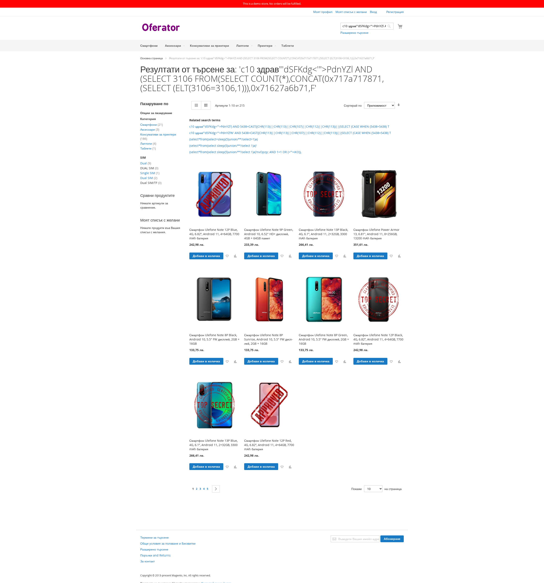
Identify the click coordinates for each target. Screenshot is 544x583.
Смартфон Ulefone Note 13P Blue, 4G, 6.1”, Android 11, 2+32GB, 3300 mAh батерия (213, 445)
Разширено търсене (354, 33)
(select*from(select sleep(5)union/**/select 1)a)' (223, 146)
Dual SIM (148, 178)
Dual (145, 163)
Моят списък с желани (351, 12)
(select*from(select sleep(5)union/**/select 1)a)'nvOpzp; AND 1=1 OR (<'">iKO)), (245, 152)
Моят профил (322, 12)
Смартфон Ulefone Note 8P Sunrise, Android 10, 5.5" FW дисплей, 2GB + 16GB (268, 339)
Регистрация (395, 12)
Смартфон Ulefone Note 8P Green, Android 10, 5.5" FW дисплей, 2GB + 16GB (324, 339)
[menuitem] (149, 45)
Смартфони (151, 125)
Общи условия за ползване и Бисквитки (168, 543)
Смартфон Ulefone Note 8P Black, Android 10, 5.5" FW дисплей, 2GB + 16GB (214, 339)
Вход (373, 12)
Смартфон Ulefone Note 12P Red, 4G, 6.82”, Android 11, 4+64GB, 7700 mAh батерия (269, 445)
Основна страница (151, 58)
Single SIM (149, 173)
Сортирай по (353, 105)
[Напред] (216, 489)
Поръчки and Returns (155, 555)
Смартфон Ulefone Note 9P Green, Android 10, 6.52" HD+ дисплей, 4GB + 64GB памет (268, 234)
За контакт (147, 561)
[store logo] (161, 28)
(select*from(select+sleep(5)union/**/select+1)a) (223, 139)
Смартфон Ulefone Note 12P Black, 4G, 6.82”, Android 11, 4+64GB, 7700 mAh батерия (378, 339)
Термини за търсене (154, 537)
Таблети (148, 148)
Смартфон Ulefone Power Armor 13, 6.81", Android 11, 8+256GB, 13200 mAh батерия (376, 234)
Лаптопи (148, 143)
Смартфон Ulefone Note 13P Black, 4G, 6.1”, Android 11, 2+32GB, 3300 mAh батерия (323, 234)
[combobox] (367, 26)
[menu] (272, 45)
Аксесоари (149, 129)
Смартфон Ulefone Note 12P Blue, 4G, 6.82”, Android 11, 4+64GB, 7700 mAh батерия (214, 234)
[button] (227, 256)
